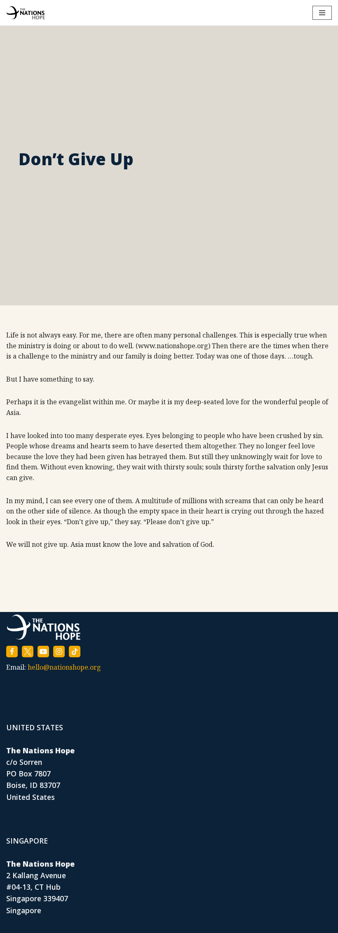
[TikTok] (74, 651)
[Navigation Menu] (322, 13)
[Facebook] (12, 651)
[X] (27, 651)
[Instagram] (59, 651)
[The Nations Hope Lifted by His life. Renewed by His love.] (25, 13)
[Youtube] (43, 651)
